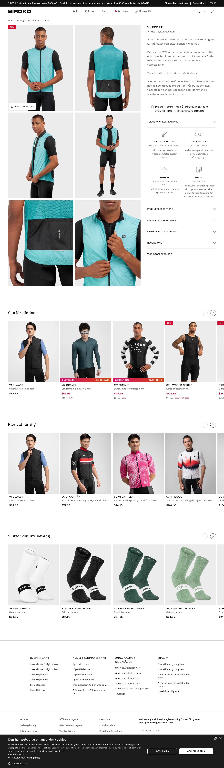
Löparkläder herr (82, 669)
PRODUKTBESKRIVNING (160, 209)
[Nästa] (213, 313)
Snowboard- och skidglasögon (132, 688)
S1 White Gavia (19, 608)
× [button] (220, 738)
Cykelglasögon (38, 685)
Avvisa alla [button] (162, 751)
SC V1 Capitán (71, 496)
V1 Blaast (16, 385)
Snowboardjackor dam (128, 673)
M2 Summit (121, 385)
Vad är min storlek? (24, 106)
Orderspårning (28, 725)
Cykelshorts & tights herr (44, 664)
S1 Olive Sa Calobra (180, 608)
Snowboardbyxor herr (127, 678)
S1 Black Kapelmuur (76, 608)
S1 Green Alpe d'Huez (129, 608)
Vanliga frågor (67, 731)
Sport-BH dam (81, 664)
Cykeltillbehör (38, 690)
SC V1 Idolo (174, 496)
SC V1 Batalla (123, 496)
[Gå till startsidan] (19, 11)
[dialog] (112, 751)
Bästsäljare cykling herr (171, 669)
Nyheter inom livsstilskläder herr (173, 676)
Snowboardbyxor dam (127, 683)
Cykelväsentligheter (169, 691)
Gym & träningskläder (89, 658)
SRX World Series (179, 385)
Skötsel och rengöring (162, 231)
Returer (24, 719)
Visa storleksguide (159, 254)
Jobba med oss (28, 731)
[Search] (198, 11)
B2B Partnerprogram (70, 725)
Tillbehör (120, 693)
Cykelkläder (39, 658)
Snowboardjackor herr (128, 667)
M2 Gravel (69, 385)
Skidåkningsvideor (112, 731)
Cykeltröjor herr (39, 674)
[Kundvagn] (206, 11)
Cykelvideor (108, 725)
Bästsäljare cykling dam (171, 664)
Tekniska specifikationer (163, 121)
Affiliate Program (69, 719)
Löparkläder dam (82, 674)
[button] (75, 757)
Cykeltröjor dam (39, 679)
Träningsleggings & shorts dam (90, 685)
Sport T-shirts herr (83, 679)
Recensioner (155, 242)
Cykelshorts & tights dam (44, 669)
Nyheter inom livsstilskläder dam (173, 684)
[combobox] (215, 738)
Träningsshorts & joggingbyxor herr (89, 692)
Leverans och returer (161, 220)
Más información (16, 754)
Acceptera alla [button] (196, 751)
